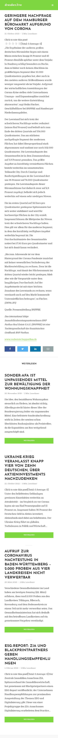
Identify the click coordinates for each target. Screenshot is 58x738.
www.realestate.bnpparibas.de (21, 339)
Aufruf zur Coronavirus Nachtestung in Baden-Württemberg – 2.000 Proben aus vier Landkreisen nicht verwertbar (28, 564)
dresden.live (13, 5)
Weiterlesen (29, 440)
